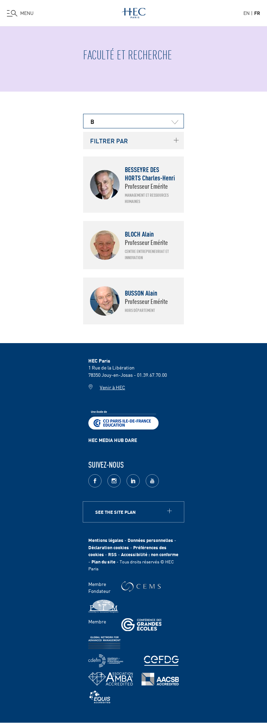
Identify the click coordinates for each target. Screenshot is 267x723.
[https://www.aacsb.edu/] (160, 679)
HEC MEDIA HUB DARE (112, 439)
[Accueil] (133, 12)
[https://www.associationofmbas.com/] (110, 679)
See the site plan (115, 512)
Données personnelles (150, 540)
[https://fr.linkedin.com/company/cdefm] (105, 660)
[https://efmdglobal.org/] (99, 697)
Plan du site (103, 561)
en (246, 12)
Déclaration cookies (108, 547)
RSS (112, 554)
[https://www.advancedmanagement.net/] (104, 642)
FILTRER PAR (109, 140)
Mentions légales (105, 540)
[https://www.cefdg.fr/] (161, 661)
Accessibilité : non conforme (149, 554)
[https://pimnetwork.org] (103, 606)
